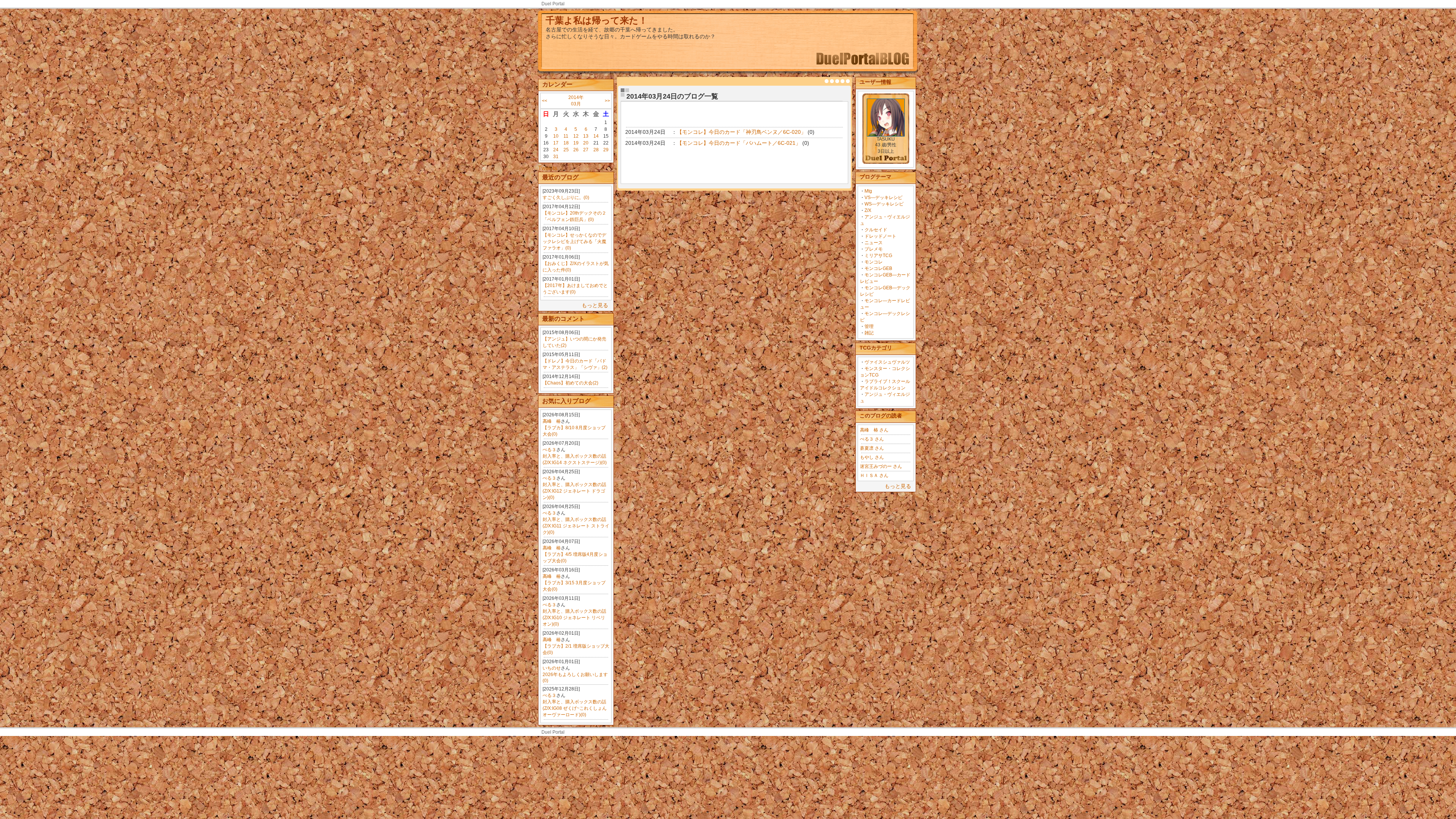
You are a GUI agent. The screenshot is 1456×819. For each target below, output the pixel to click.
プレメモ (873, 249)
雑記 (869, 333)
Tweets (547, 168)
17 (556, 143)
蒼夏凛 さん (872, 448)
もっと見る (595, 305)
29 (606, 149)
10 (556, 136)
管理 (869, 326)
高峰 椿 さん (874, 430)
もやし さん (872, 457)
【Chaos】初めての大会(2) (570, 383)
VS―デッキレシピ (883, 197)
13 (585, 136)
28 (596, 149)
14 (596, 136)
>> (607, 101)
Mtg (868, 191)
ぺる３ (549, 449)
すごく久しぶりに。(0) (566, 197)
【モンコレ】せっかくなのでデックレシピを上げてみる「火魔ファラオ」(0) (574, 241)
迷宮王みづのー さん (881, 466)
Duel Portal (553, 3)
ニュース (873, 242)
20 (585, 143)
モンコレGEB (878, 268)
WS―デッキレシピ (884, 204)
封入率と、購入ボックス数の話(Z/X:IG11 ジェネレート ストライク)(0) (576, 526)
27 (585, 149)
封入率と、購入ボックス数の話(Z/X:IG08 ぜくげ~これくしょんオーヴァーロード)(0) (575, 708)
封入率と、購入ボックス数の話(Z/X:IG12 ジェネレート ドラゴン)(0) (574, 491)
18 (566, 143)
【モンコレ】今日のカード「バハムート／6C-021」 (739, 143)
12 (576, 136)
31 (556, 156)
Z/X (867, 210)
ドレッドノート (880, 236)
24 (556, 149)
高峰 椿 (552, 421)
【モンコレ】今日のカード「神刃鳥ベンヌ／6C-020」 (741, 132)
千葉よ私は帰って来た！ (597, 20)
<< (544, 101)
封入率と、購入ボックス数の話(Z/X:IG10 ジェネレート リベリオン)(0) (574, 618)
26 (576, 149)
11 (565, 136)
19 (576, 143)
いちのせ (552, 668)
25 (566, 149)
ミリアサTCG (878, 255)
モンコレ (873, 262)
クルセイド (875, 229)
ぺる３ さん (872, 439)
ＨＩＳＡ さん (874, 475)
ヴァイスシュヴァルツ (887, 362)
